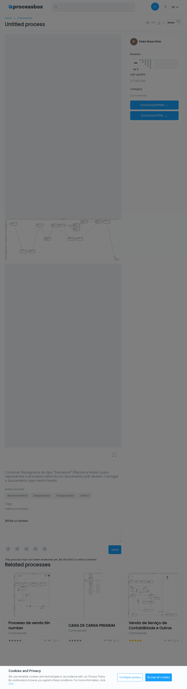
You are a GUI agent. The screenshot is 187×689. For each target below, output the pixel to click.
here (11, 683)
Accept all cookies (158, 677)
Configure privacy (130, 677)
